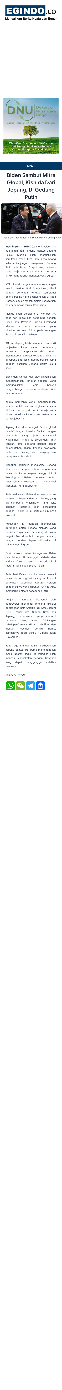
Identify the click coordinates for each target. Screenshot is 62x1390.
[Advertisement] (31, 58)
